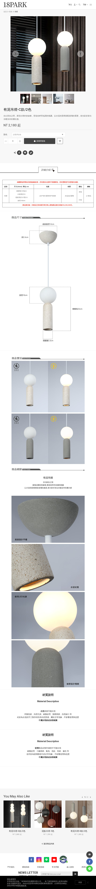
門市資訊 (10, 867)
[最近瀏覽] (89, 854)
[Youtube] (54, 859)
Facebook (19, 152)
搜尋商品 (79, 4)
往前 (82, 797)
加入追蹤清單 (60, 141)
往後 (90, 797)
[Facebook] (31, 859)
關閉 (88, 882)
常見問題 (55, 867)
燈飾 (10, 12)
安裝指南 (40, 867)
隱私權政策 (22, 886)
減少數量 (6, 141)
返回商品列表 (49, 844)
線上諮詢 (70, 867)
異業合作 (85, 867)
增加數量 (20, 141)
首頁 (5, 12)
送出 (75, 874)
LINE (25, 152)
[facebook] (89, 861)
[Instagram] (39, 859)
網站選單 (90, 4)
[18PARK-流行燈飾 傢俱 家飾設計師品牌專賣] (15, 5)
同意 (80, 882)
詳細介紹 (46, 169)
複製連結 (31, 152)
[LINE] (46, 859)
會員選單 (75, 4)
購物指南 (25, 867)
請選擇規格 (17, 135)
